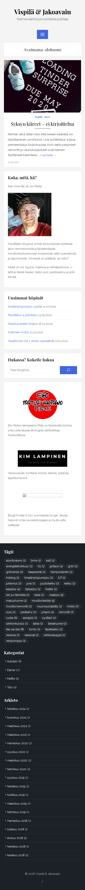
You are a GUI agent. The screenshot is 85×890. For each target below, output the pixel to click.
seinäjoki (30, 617)
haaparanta (36, 572)
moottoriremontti (19, 606)
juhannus (13, 583)
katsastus (32, 589)
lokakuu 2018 (15, 829)
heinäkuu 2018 (16, 846)
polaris (47, 612)
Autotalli (12, 661)
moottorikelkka (43, 600)
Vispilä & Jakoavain (42, 11)
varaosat (32, 635)
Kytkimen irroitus (18, 332)
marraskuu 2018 (17, 820)
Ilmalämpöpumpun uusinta (25, 306)
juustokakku (49, 583)
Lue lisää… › (48, 155)
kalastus (13, 589)
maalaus (56, 594)
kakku (69, 583)
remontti (66, 612)
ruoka (11, 617)
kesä (39, 594)
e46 (50, 560)
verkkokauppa (54, 635)
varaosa (12, 635)
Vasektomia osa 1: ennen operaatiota (31, 341)
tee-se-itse (15, 629)
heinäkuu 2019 (16, 786)
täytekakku (53, 629)
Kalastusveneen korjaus (23, 323)
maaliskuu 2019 (17, 803)
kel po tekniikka (17, 594)
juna (30, 583)
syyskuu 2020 (16, 752)
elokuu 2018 (15, 838)
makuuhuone (16, 600)
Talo (47, 117)
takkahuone (57, 623)
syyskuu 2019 (16, 777)
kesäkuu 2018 (16, 855)
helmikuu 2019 (16, 812)
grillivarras (14, 572)
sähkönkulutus (17, 623)
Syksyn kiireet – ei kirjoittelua (42, 124)
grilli (72, 566)
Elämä (38, 117)
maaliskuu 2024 (17, 726)
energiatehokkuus (19, 566)
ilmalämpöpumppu (38, 577)
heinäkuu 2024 (16, 708)
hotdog (12, 577)
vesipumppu (16, 640)
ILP (61, 577)
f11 (41, 566)
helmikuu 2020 (16, 769)
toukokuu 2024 (16, 717)
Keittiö (51, 589)
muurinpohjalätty (49, 606)
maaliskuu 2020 (17, 760)
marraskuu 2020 (17, 743)
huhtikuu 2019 (16, 794)
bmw (36, 560)
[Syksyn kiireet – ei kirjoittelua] (42, 86)
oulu (10, 612)
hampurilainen (62, 572)
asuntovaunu (16, 560)
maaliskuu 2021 (17, 734)
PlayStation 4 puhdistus (22, 315)
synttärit (49, 617)
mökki (72, 606)
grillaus (56, 566)
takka (38, 623)
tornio (34, 629)
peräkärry (28, 612)
